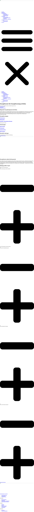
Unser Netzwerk (5, 21)
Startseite (3, 91)
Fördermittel (3, 16)
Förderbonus (5, 18)
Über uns (3, 99)
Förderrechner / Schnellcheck (7, 19)
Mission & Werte (5, 20)
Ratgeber (3, 22)
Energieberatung (4, 13)
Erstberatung (3, 12)
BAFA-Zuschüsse (5, 96)
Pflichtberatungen (5, 15)
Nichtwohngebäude (5, 14)
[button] (17, 57)
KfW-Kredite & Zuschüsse (6, 17)
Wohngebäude (5, 93)
